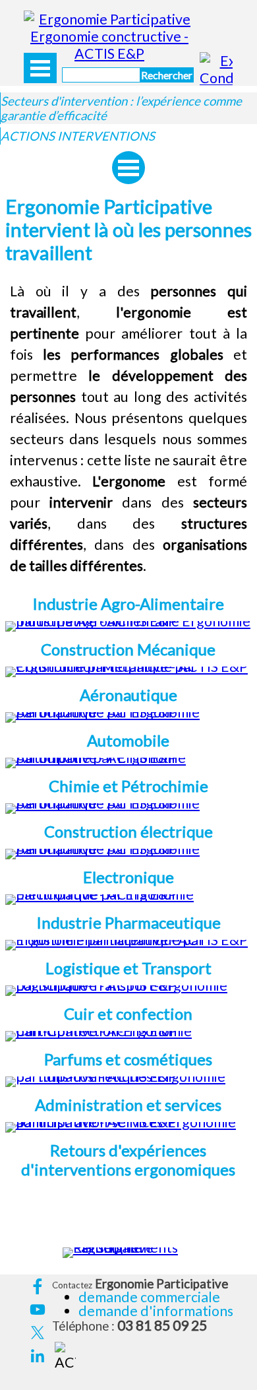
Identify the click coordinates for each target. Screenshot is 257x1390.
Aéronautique (128, 694)
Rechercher (166, 75)
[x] (37, 1332)
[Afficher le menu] (40, 68)
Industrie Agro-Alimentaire (128, 603)
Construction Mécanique (128, 649)
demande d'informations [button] (155, 1310)
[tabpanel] (128, 429)
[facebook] (37, 1286)
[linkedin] (37, 1356)
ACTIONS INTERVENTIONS (78, 136)
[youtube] (37, 1309)
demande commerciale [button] (149, 1297)
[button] (128, 757)
